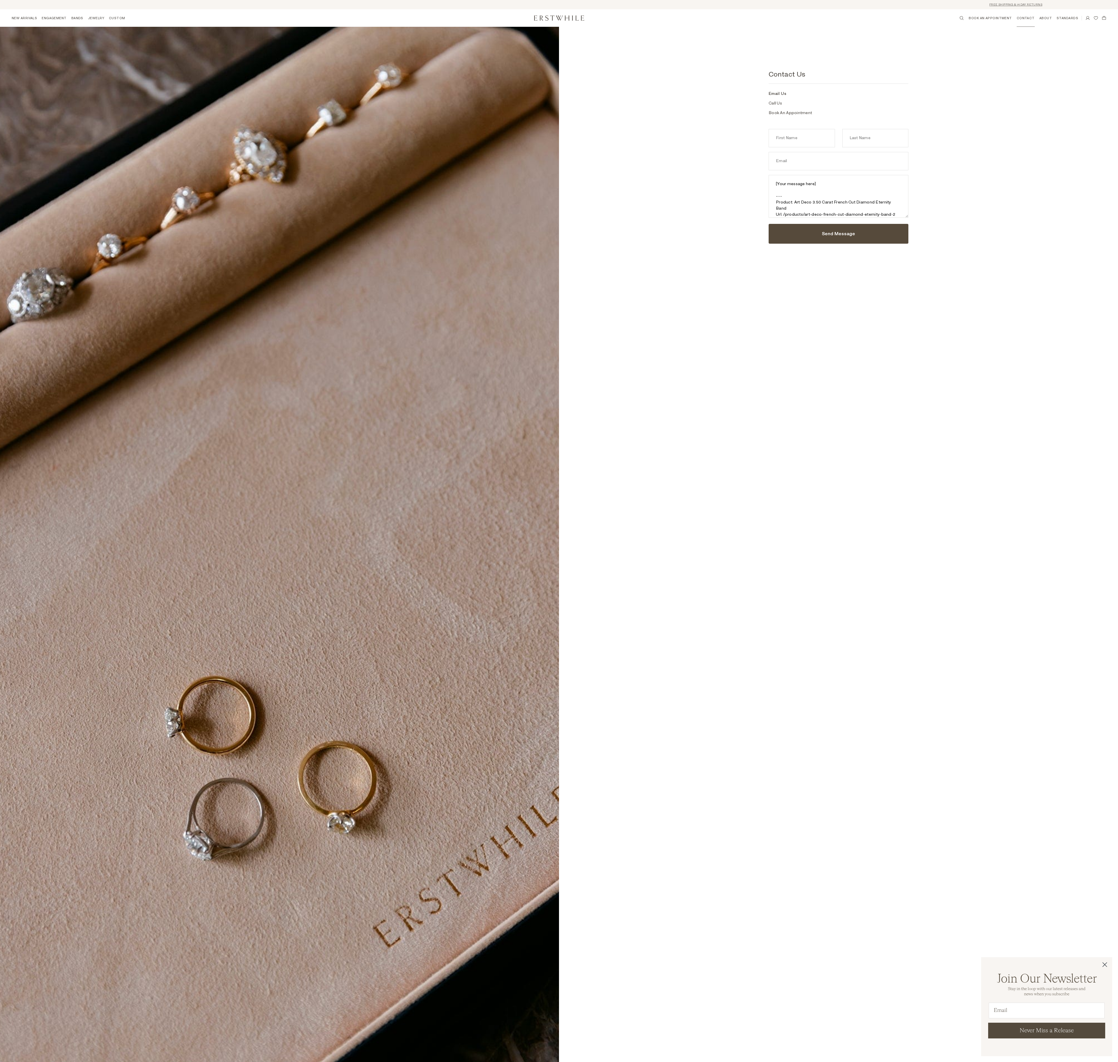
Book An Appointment (790, 113)
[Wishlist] (1096, 18)
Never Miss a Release (1047, 1030)
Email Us (777, 94)
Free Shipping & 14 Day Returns (941, 4)
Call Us (775, 103)
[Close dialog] (1105, 965)
